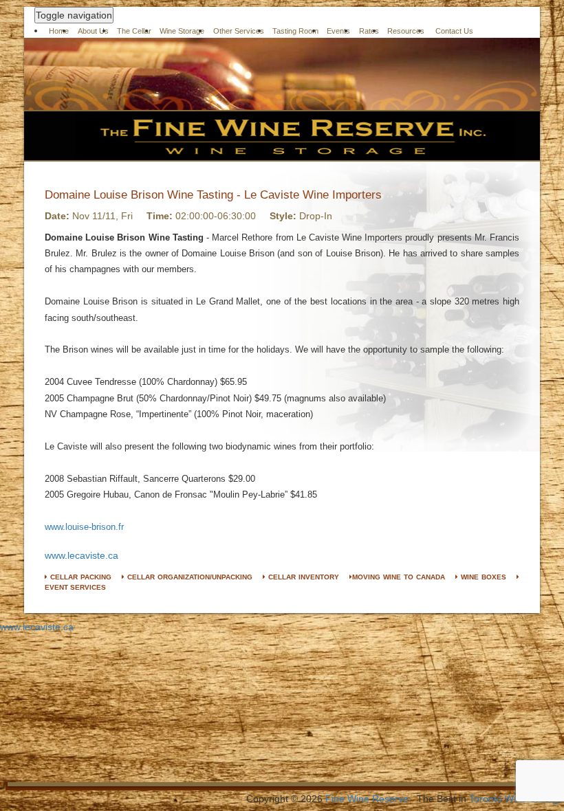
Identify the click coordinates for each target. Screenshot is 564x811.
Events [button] (338, 31)
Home (59, 31)
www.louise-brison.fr (84, 527)
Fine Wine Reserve (367, 798)
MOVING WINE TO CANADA (398, 577)
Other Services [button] (238, 31)
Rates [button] (369, 31)
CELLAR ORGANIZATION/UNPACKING (188, 577)
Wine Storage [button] (182, 31)
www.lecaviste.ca (81, 555)
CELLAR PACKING (79, 577)
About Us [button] (93, 31)
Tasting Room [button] (295, 31)
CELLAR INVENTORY (302, 577)
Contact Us (454, 31)
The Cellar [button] (134, 31)
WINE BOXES (482, 577)
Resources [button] (405, 31)
